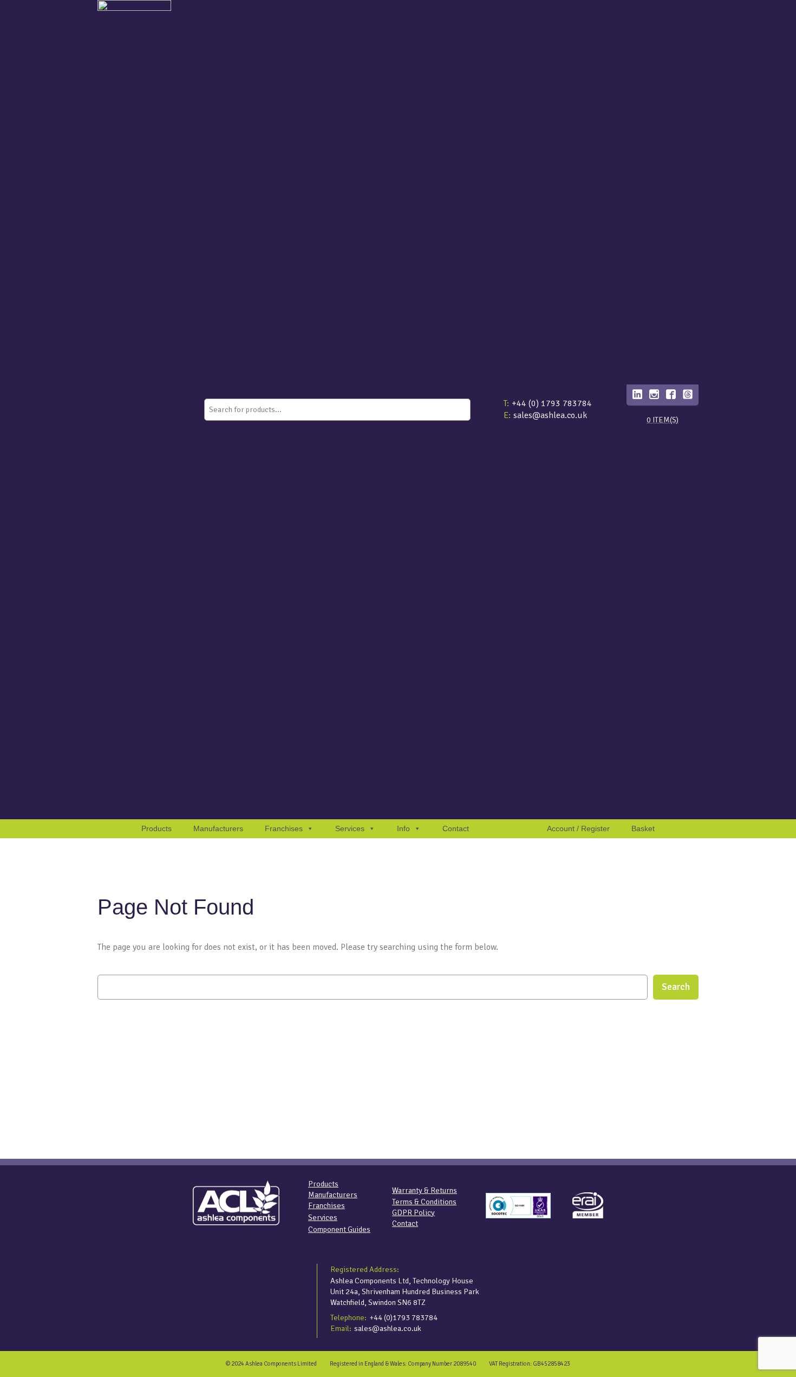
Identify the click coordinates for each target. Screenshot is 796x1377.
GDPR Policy (413, 1212)
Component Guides (339, 1229)
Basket (643, 828)
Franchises (284, 828)
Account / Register (578, 828)
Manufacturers (218, 828)
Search (676, 987)
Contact (455, 828)
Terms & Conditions (424, 1201)
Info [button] (403, 828)
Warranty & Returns (424, 1190)
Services (322, 1217)
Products (156, 828)
